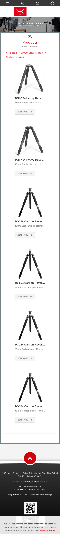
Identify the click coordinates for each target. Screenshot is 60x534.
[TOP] (30, 458)
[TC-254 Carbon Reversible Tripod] (30, 274)
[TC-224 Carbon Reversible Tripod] (30, 212)
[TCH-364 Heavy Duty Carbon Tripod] (30, 89)
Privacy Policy (47, 530)
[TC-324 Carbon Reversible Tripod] (30, 397)
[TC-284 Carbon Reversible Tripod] (30, 335)
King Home (30, 11)
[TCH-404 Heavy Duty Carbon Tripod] (30, 150)
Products (34, 47)
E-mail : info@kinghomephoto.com (30, 481)
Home (24, 47)
